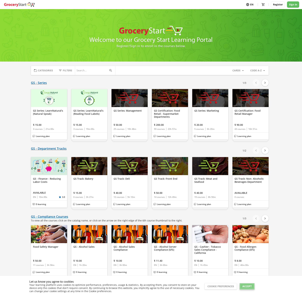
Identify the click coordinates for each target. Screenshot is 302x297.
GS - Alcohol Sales (84, 246)
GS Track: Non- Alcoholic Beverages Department (249, 180)
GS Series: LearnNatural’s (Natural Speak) (48, 112)
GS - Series (39, 83)
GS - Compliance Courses (49, 217)
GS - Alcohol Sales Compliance (124, 248)
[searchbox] (92, 70)
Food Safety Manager (45, 246)
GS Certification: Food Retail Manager (248, 112)
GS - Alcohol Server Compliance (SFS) (165, 248)
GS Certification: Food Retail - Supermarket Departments (167, 113)
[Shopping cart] (263, 4)
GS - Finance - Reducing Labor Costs (47, 180)
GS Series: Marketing (206, 110)
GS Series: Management (128, 110)
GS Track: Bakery (83, 178)
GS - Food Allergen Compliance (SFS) (245, 248)
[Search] (110, 70)
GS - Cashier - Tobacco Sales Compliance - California (207, 249)
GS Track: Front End (165, 178)
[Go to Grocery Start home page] (19, 4)
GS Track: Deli (122, 178)
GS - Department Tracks (49, 149)
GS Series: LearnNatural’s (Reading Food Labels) (88, 112)
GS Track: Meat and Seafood (205, 180)
